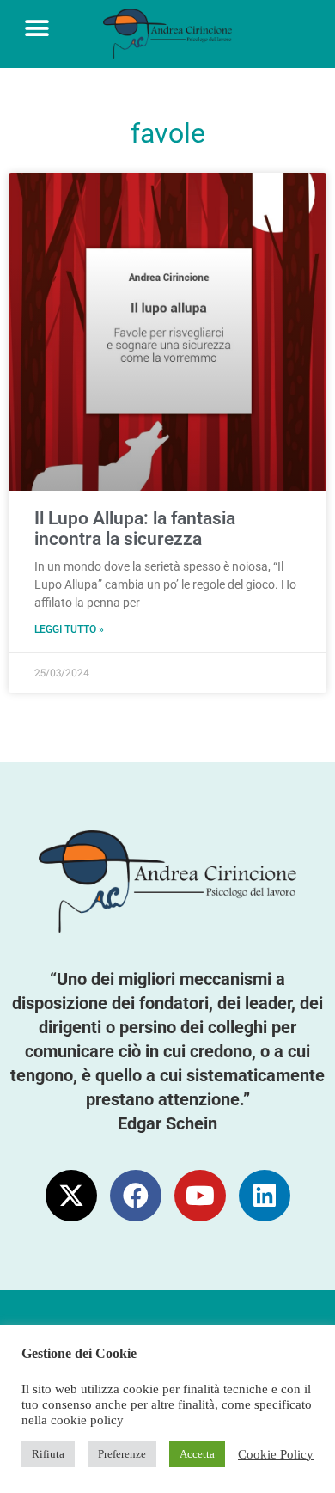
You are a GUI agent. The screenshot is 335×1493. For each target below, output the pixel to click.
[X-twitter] (71, 1195)
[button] (36, 28)
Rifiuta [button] (48, 1453)
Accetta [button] (197, 1453)
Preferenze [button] (122, 1453)
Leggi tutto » (69, 629)
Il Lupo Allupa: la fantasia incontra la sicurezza (134, 528)
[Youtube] (200, 1195)
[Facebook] (135, 1195)
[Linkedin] (264, 1195)
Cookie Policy (276, 1454)
